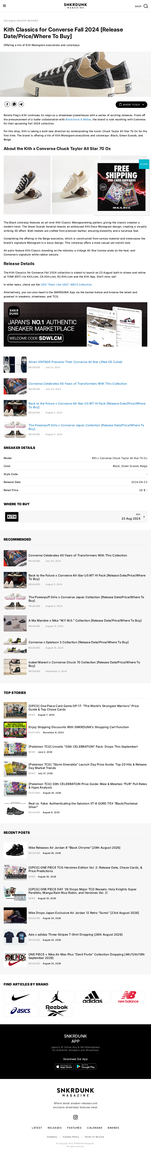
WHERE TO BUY (131, 104)
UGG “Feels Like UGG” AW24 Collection (66, 284)
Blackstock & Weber (78, 119)
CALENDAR (94, 1127)
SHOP (138, 6)
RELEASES (55, 1127)
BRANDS (113, 1127)
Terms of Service (94, 1137)
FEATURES (74, 1127)
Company (52, 1137)
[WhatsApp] (14, 105)
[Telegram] (21, 105)
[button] (4, 74)
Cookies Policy (71, 1137)
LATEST (37, 1127)
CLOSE (144, 164)
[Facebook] (7, 105)
